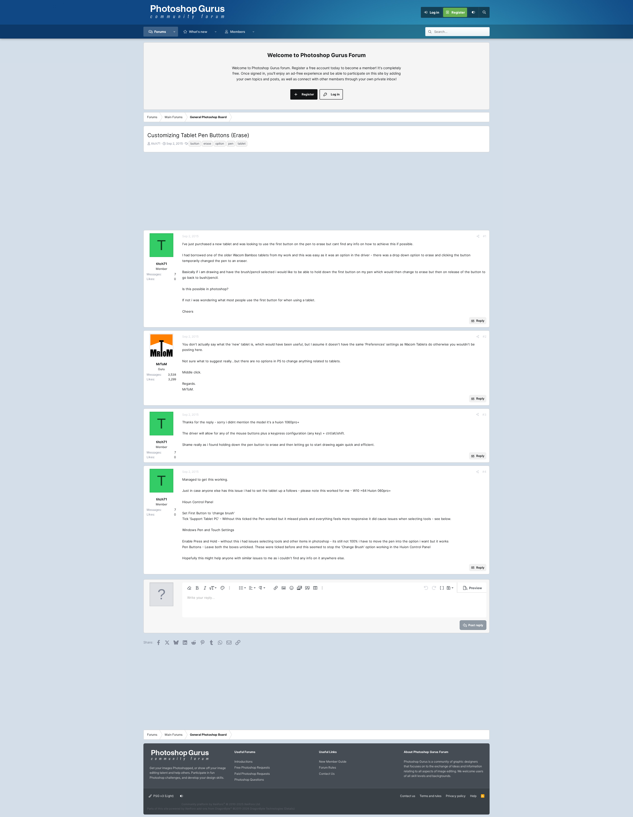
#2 (484, 336)
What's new (198, 32)
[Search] (484, 12)
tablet (242, 143)
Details (289, 808)
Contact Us (327, 773)
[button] (174, 32)
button (194, 143)
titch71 (155, 143)
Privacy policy (456, 796)
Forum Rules (327, 767)
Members (237, 32)
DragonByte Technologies (266, 808)
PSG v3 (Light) (163, 796)
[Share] (478, 236)
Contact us (407, 796)
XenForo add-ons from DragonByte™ (208, 808)
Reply (480, 320)
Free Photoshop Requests (252, 767)
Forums (160, 32)
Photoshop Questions (249, 779)
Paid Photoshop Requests (252, 773)
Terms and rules (430, 796)
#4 (484, 471)
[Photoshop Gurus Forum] (179, 760)
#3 (484, 414)
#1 (484, 236)
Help (473, 796)
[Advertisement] (316, 190)
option (219, 143)
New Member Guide (332, 761)
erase (207, 143)
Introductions (243, 761)
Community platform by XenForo (221, 804)
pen (230, 143)
